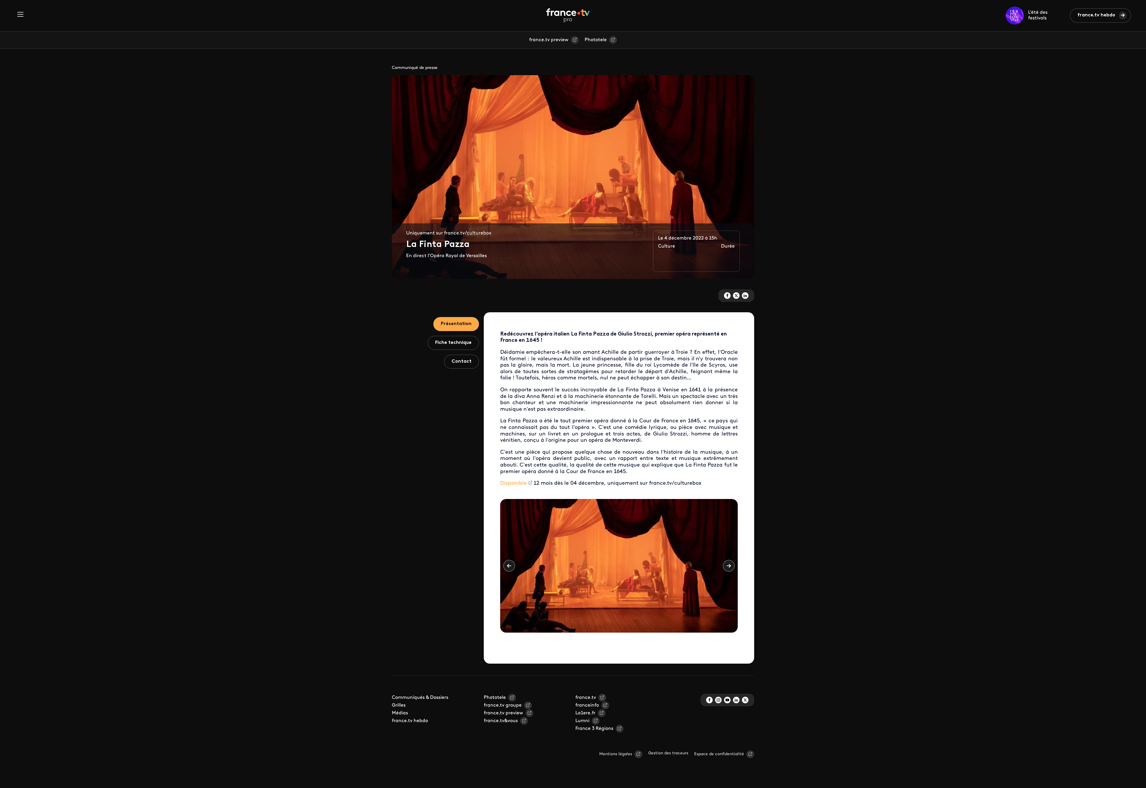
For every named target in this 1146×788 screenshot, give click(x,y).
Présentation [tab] (456, 324)
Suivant (729, 566)
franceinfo (587, 705)
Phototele (596, 40)
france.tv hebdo (1096, 15)
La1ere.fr (585, 713)
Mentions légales (615, 754)
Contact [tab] (462, 361)
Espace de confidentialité (719, 754)
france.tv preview (549, 40)
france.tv (585, 697)
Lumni (582, 721)
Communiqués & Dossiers (420, 697)
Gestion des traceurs (668, 753)
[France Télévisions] (568, 15)
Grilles (399, 705)
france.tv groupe (503, 705)
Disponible (513, 483)
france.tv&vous (501, 721)
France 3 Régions (594, 728)
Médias (400, 713)
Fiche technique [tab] (453, 342)
